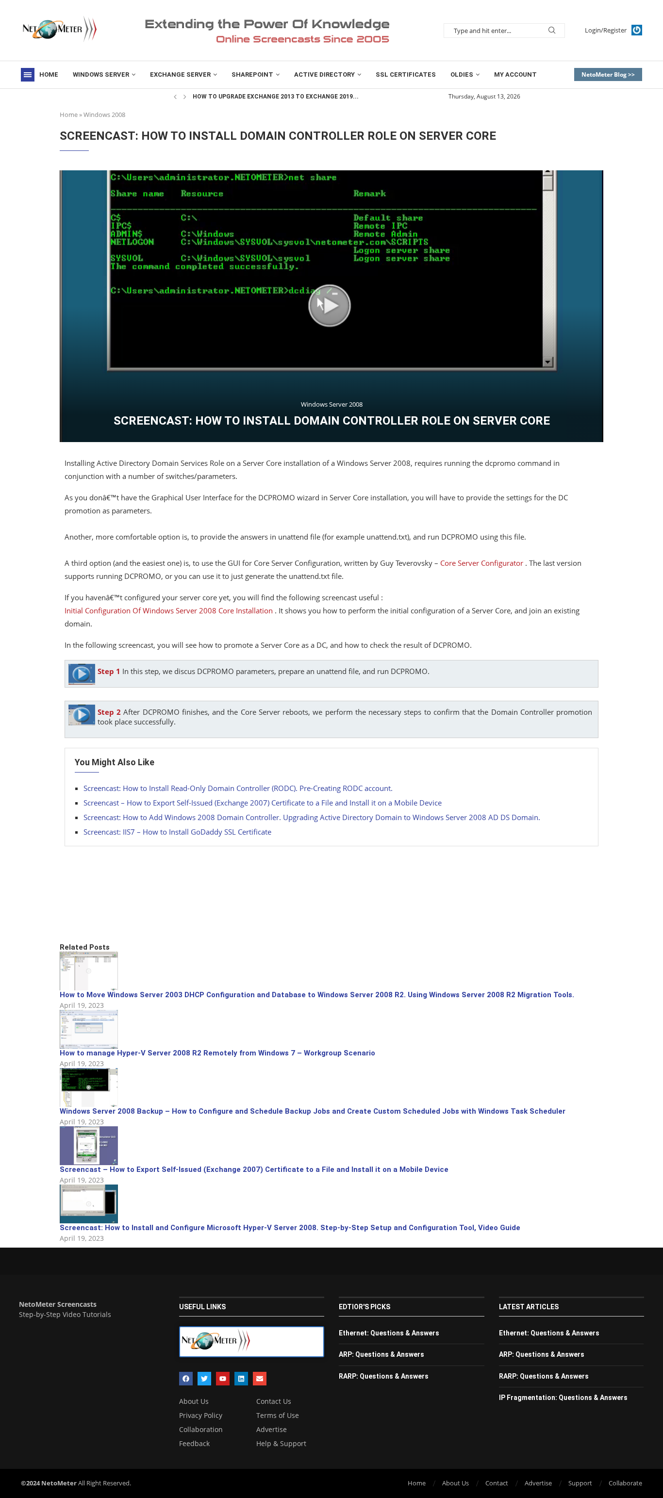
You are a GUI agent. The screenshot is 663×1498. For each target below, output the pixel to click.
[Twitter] (204, 1378)
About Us (194, 1401)
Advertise (271, 1429)
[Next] (185, 96)
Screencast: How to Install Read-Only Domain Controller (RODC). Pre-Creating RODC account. (238, 788)
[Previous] (175, 96)
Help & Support (281, 1443)
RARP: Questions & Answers (384, 1376)
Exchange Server (180, 74)
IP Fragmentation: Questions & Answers (563, 1397)
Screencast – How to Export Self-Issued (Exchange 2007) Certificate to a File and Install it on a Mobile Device (262, 802)
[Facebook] (186, 1378)
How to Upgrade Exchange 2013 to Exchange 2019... (276, 96)
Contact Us (273, 1401)
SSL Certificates (406, 74)
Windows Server (101, 74)
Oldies (461, 74)
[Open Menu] (27, 75)
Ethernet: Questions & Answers (389, 1333)
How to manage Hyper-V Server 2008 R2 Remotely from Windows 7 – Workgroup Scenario (217, 1053)
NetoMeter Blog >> (608, 74)
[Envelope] (259, 1378)
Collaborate (625, 1483)
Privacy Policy (200, 1415)
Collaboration (201, 1429)
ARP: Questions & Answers (381, 1354)
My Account (515, 74)
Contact (496, 1483)
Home (48, 74)
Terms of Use (277, 1415)
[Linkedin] (241, 1378)
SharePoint (252, 74)
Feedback (194, 1443)
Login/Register (606, 30)
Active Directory (324, 74)
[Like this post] (131, 909)
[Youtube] (223, 1378)
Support (580, 1483)
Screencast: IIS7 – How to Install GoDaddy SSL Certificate (177, 832)
